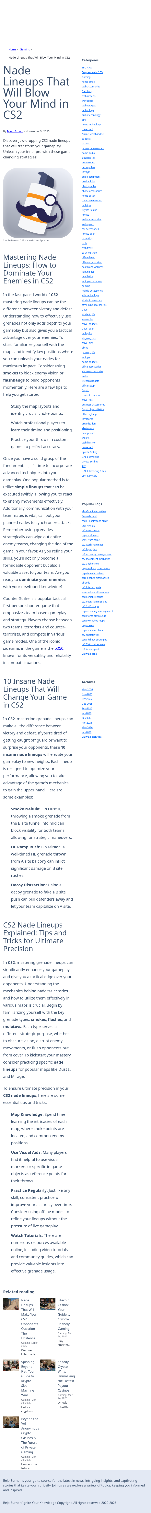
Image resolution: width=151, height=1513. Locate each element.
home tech (87, 447)
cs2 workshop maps (92, 544)
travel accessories (92, 200)
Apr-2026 (87, 722)
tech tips (86, 205)
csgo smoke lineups (92, 597)
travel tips (87, 400)
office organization (92, 262)
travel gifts (87, 343)
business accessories (93, 404)
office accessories (91, 366)
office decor (88, 257)
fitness (85, 214)
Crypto (85, 390)
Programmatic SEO (92, 72)
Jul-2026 (86, 718)
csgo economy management (97, 611)
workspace (88, 100)
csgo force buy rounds (94, 616)
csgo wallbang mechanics (96, 568)
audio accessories (91, 219)
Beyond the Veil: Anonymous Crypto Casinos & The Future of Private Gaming (30, 1435)
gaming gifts (88, 352)
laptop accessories (92, 281)
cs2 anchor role (90, 563)
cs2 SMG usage (90, 606)
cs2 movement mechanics (96, 559)
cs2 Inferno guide (91, 587)
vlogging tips (89, 338)
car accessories (90, 229)
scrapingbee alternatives (95, 578)
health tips (87, 276)
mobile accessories (92, 290)
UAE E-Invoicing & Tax (94, 471)
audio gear (88, 224)
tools (84, 243)
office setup (88, 385)
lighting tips (88, 271)
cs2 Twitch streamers (93, 644)
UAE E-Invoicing (90, 457)
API (84, 466)
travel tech (87, 129)
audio (85, 376)
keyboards (87, 419)
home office (88, 81)
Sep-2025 (87, 708)
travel (85, 309)
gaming (86, 286)
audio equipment (91, 176)
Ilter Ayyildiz (88, 525)
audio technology (91, 115)
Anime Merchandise (93, 134)
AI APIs (86, 143)
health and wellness (92, 267)
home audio (88, 153)
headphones (88, 433)
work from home (91, 540)
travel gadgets (90, 324)
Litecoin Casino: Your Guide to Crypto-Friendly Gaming (64, 1314)
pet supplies (88, 167)
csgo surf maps (90, 535)
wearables (87, 319)
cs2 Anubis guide (91, 649)
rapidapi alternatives (93, 573)
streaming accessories (94, 305)
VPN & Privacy (89, 475)
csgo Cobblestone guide (95, 521)
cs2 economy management (96, 554)
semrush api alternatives (95, 592)
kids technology (90, 295)
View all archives (91, 737)
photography (89, 186)
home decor (88, 195)
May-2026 (87, 689)
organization (89, 423)
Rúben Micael (89, 516)
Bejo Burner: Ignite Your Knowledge (54, 13)
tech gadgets (89, 105)
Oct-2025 (87, 699)
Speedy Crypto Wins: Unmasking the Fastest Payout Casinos (66, 1376)
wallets (85, 438)
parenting (87, 238)
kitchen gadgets (90, 381)
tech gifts (87, 333)
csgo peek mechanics (93, 630)
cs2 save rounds (90, 530)
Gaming (25, 49)
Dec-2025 (87, 703)
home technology (91, 124)
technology (88, 110)
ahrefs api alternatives (94, 511)
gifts (84, 119)
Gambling (87, 91)
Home (12, 49)
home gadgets (90, 362)
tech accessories (91, 86)
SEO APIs (87, 67)
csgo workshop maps (93, 620)
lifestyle (86, 172)
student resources (92, 300)
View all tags (89, 654)
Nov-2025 (87, 694)
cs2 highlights (89, 549)
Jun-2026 (86, 732)
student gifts (88, 314)
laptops (86, 357)
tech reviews (89, 96)
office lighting (89, 414)
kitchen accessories (92, 371)
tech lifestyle (89, 442)
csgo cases (88, 625)
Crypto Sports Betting (93, 409)
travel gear (88, 328)
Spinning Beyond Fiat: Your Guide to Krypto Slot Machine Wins (28, 1378)
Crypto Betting (90, 461)
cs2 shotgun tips (90, 635)
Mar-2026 (87, 727)
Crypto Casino (89, 210)
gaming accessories (93, 148)
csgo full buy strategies (94, 639)
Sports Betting (89, 452)
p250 (58, 648)
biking (85, 347)
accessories (88, 162)
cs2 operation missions (94, 601)
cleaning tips (89, 157)
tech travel (87, 248)
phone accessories (92, 191)
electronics (88, 428)
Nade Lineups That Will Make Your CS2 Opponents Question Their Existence (29, 1319)
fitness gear (88, 233)
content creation (91, 395)
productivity (88, 181)
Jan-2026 (86, 713)
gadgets (86, 138)
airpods (86, 582)
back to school (89, 252)
